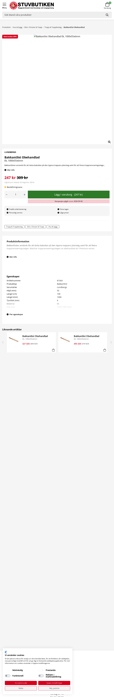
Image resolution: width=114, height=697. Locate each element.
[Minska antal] (6, 194)
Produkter (6, 27)
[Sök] (107, 15)
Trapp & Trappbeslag (53, 27)
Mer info (11, 170)
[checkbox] (7, 670)
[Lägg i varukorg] (53, 350)
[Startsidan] (51, 5)
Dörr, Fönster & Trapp (33, 27)
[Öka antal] (24, 194)
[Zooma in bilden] (108, 141)
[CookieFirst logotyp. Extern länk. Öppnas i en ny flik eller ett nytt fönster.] (6, 652)
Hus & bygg (17, 27)
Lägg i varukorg (68, 194)
